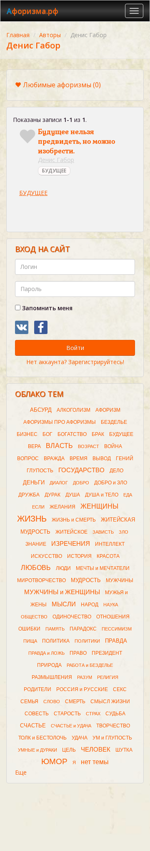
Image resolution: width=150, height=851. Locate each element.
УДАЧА (80, 738)
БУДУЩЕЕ (54, 170)
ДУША (72, 495)
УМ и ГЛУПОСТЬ (112, 738)
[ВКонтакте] (21, 327)
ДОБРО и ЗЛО (110, 483)
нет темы (95, 761)
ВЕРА (34, 446)
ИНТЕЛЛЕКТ (110, 544)
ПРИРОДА (49, 665)
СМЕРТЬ (75, 701)
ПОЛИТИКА (56, 641)
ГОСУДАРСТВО (81, 470)
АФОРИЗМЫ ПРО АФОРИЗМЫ (59, 422)
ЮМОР (54, 761)
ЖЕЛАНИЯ (62, 507)
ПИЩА (30, 640)
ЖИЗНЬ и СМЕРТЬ (74, 520)
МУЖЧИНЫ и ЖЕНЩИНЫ (62, 592)
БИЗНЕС (27, 434)
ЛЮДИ (63, 568)
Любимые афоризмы (62, 84)
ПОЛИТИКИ (87, 640)
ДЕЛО (116, 471)
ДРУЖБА (29, 495)
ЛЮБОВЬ (36, 567)
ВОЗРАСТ (88, 446)
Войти (75, 348)
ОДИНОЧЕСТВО (71, 617)
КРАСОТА (108, 556)
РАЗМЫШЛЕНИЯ (52, 677)
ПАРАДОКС (83, 629)
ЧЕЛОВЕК (95, 749)
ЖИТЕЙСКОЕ (71, 532)
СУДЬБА (115, 714)
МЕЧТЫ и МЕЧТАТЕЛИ (103, 568)
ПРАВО (78, 653)
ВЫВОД (101, 458)
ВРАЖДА (54, 458)
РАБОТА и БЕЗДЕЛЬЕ (90, 665)
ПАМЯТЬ (55, 628)
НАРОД (89, 605)
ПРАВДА (116, 641)
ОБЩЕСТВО (34, 616)
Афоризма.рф (32, 11)
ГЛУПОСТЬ (40, 471)
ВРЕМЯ (79, 458)
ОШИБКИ (29, 629)
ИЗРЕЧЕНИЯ (70, 543)
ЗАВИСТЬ (103, 531)
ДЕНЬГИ (34, 482)
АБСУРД (41, 410)
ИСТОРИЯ (79, 556)
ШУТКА (123, 750)
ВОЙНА (113, 446)
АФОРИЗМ (107, 410)
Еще (21, 772)
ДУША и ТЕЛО (101, 495)
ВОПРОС (28, 458)
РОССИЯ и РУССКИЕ (82, 689)
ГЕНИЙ (124, 458)
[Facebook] (41, 327)
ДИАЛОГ (59, 482)
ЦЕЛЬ (69, 750)
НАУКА (110, 604)
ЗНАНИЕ (35, 544)
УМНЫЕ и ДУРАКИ (37, 749)
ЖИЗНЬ (32, 518)
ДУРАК (52, 495)
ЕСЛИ (38, 506)
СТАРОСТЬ (67, 714)
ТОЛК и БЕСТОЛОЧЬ (42, 738)
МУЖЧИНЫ (119, 580)
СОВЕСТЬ (37, 714)
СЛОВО (51, 701)
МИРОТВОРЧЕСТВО (41, 580)
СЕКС (120, 689)
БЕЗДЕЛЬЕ (114, 422)
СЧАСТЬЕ (33, 725)
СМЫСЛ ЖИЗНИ (110, 701)
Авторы (50, 35)
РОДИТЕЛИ (37, 689)
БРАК (98, 434)
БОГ (47, 434)
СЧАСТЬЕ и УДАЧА (71, 725)
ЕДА (127, 494)
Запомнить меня (46, 308)
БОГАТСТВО (72, 434)
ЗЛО (123, 531)
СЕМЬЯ (29, 701)
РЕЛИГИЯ (107, 677)
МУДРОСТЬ (86, 580)
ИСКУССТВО (46, 556)
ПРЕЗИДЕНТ (107, 653)
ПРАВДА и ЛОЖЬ (46, 653)
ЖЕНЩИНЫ (99, 506)
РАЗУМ (84, 677)
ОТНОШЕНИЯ (113, 617)
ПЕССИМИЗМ (117, 628)
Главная (18, 35)
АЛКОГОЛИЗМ (73, 410)
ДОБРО (81, 482)
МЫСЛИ (64, 604)
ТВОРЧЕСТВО (113, 726)
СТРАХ (93, 713)
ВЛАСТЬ (59, 445)
